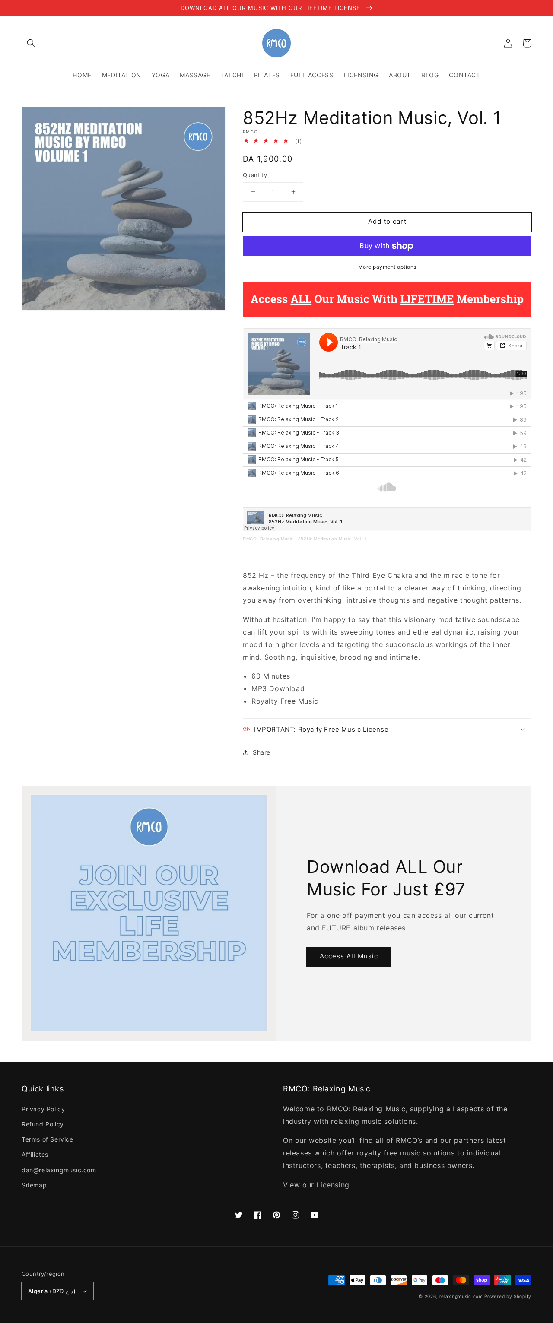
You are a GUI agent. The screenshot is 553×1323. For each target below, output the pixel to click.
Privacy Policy (43, 1109)
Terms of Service (47, 1139)
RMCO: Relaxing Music (268, 538)
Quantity (255, 174)
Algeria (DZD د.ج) (52, 1291)
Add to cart (387, 221)
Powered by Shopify (507, 1296)
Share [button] (261, 752)
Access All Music (349, 956)
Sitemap (34, 1185)
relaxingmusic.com (461, 1296)
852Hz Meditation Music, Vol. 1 (332, 538)
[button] (31, 43)
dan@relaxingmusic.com (59, 1170)
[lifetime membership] (387, 315)
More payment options (387, 266)
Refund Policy (43, 1124)
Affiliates (35, 1154)
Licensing (332, 1184)
